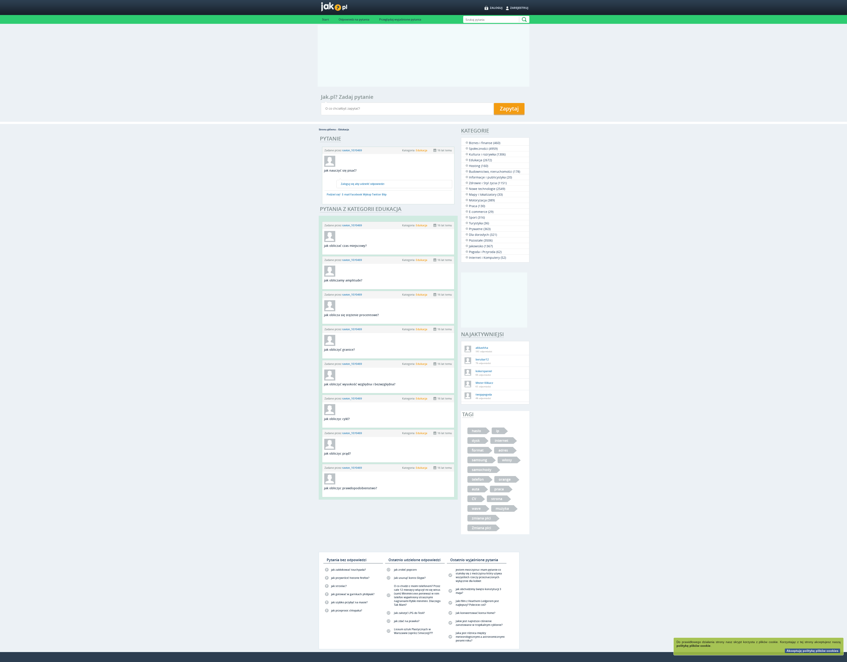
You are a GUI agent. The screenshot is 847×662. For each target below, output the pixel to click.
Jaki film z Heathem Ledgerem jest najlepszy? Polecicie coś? (477, 603)
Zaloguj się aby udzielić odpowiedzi (362, 184)
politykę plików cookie (693, 645)
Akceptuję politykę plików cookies (812, 651)
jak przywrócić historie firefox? (350, 578)
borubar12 (482, 359)
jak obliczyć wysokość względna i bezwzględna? (359, 384)
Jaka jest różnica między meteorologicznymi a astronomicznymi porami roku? (480, 636)
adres (503, 450)
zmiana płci (481, 518)
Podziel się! (333, 194)
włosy (507, 460)
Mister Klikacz (484, 383)
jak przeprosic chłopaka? (346, 610)
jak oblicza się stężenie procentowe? (351, 315)
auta (475, 489)
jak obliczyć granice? (339, 349)
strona (496, 498)
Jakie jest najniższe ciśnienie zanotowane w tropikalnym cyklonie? (479, 623)
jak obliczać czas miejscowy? (345, 246)
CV (474, 498)
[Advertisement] (423, 56)
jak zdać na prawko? (406, 621)
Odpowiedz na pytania (354, 19)
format (477, 450)
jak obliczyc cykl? (337, 419)
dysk (476, 440)
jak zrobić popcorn (405, 570)
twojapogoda (484, 394)
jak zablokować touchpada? (348, 570)
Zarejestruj (519, 8)
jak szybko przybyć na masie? (349, 602)
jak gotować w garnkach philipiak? (352, 594)
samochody (481, 469)
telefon (478, 479)
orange (505, 479)
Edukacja (343, 129)
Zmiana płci (481, 527)
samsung (479, 460)
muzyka (502, 508)
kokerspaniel (484, 371)
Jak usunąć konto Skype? (409, 578)
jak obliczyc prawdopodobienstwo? (350, 488)
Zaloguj (496, 8)
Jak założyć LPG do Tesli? (409, 613)
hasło (476, 430)
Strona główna (327, 129)
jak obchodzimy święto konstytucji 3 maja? (478, 591)
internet (501, 440)
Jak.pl (343, 8)
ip (497, 430)
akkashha (482, 348)
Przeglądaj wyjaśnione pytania (400, 19)
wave (476, 508)
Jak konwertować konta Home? (475, 613)
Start (325, 19)
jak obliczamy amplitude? (343, 280)
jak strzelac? (339, 586)
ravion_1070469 (352, 150)
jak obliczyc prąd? (337, 453)
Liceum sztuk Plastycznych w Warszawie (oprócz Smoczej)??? (413, 631)
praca (499, 489)
